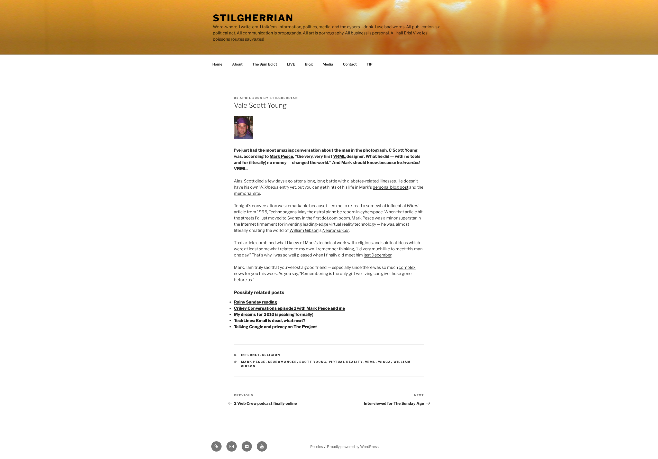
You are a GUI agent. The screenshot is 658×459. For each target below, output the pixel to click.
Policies (316, 446)
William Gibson (303, 230)
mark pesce (253, 362)
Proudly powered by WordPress (353, 446)
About (237, 64)
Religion (271, 355)
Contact (350, 64)
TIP (369, 64)
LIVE (291, 64)
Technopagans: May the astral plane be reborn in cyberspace (326, 211)
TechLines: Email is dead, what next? (269, 320)
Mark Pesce (281, 156)
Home (217, 64)
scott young (312, 362)
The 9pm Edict (264, 64)
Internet (250, 355)
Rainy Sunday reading (255, 302)
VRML (339, 156)
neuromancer (282, 362)
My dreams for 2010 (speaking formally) (273, 314)
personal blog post (390, 187)
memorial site (247, 193)
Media (328, 64)
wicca (384, 362)
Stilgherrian (253, 18)
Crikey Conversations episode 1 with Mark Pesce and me (289, 308)
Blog (309, 64)
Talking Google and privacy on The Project (275, 326)
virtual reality (346, 362)
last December (377, 255)
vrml (370, 362)
